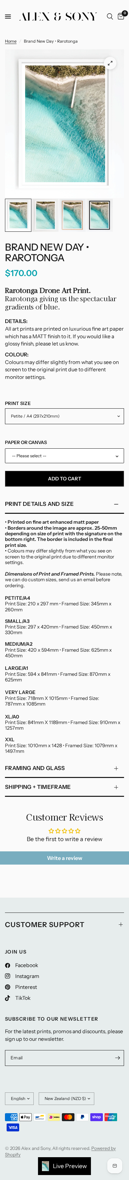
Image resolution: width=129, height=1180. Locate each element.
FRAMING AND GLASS (35, 768)
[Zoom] (110, 63)
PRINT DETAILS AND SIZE (39, 504)
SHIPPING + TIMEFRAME (38, 787)
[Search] (110, 16)
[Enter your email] (117, 1058)
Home (11, 41)
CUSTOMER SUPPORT (45, 924)
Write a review (64, 858)
